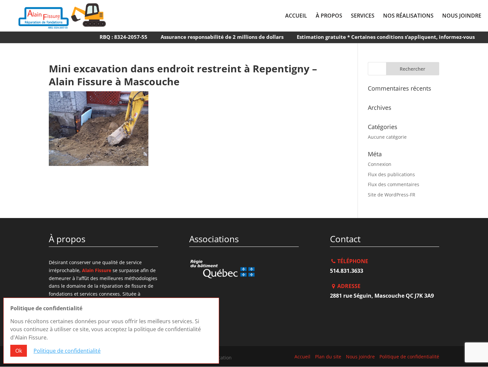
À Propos (329, 16)
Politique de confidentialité (409, 356)
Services (362, 16)
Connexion (379, 164)
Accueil (296, 16)
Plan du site (328, 356)
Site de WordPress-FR (391, 194)
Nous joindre (461, 16)
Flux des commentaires (393, 184)
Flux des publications (391, 174)
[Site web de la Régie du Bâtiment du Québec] (243, 272)
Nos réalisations (408, 16)
